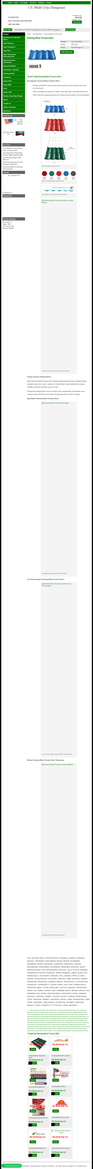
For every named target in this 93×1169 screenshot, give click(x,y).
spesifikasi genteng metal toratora (47, 1028)
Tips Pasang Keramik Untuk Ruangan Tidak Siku (13, 163)
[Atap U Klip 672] (9, 134)
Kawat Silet (7, 81)
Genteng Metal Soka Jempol (61, 1056)
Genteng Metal (37, 34)
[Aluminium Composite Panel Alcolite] (20, 135)
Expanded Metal (9, 66)
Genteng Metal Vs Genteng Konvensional (13, 168)
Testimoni (41, 3)
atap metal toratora (51, 1010)
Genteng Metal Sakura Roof (61, 1148)
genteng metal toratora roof (81, 1016)
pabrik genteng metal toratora (60, 1024)
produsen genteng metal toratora (56, 1026)
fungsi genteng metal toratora (40, 1014)
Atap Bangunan (35, 1166)
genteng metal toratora (50, 1016)
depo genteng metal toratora (64, 1012)
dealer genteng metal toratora (48, 1012)
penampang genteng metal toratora (36, 1026)
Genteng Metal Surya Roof (60, 1117)
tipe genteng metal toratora (39, 1030)
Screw (5, 100)
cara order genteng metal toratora (66, 1010)
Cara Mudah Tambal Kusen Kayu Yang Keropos (13, 149)
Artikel (16, 3)
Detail (33, 1049)
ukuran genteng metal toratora (63, 1030)
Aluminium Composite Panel (11, 38)
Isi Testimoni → (7, 193)
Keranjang (77, 22)
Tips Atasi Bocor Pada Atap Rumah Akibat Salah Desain (13, 154)
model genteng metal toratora (43, 1024)
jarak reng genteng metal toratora (55, 1020)
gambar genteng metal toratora (57, 1014)
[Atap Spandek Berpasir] (20, 124)
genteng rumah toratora (33, 1018)
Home (29, 34)
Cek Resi (33, 3)
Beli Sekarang (67, 52)
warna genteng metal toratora (80, 1030)
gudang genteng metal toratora (58, 1018)
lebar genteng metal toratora (73, 1022)
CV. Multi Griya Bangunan (46, 7)
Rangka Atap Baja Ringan (13, 96)
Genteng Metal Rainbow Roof (38, 1118)
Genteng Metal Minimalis (37, 1087)
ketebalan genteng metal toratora (36, 1022)
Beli (34, 1063)
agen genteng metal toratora (38, 1010)
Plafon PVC (7, 92)
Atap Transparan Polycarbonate (9, 55)
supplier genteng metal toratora (65, 1028)
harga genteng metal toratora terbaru (78, 1018)
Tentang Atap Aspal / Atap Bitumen (12, 158)
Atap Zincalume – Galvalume (10, 61)
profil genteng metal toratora (73, 1026)
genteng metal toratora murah (65, 1016)
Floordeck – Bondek (11, 70)
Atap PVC (6, 51)
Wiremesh (7, 111)
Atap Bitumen (8, 43)
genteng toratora (45, 1018)
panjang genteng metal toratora (77, 1024)
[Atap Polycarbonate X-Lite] (8, 124)
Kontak (48, 3)
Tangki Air (7, 103)
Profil (9, 3)
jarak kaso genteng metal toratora (36, 1020)
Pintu (5, 88)
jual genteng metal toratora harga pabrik (76, 1020)
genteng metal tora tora (37, 1016)
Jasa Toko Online (60, 1166)
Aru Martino (50, 1166)
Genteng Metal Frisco (59, 1086)
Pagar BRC (7, 85)
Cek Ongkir (24, 3)
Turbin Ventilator (9, 107)
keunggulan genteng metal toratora (55, 1022)
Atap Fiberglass (9, 47)
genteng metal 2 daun (72, 1014)
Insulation (7, 77)
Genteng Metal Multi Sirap (37, 1148)
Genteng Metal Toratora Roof (40, 38)
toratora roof (50, 1030)
